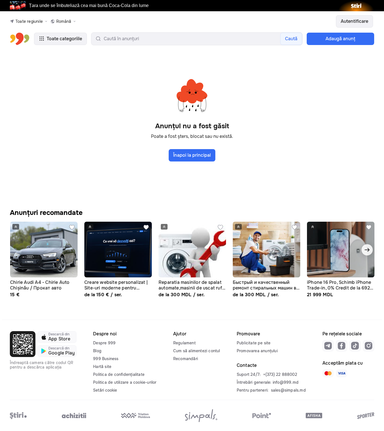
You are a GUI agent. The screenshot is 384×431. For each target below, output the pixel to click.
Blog (97, 351)
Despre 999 (104, 343)
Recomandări (185, 358)
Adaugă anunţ (340, 39)
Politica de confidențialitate (118, 374)
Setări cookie (105, 390)
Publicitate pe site (254, 343)
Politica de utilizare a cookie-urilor (124, 382)
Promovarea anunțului (257, 351)
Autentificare (354, 21)
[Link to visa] (341, 373)
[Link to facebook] (341, 345)
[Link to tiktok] (355, 345)
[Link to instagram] (368, 345)
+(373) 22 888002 (280, 374)
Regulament (184, 343)
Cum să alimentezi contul (196, 351)
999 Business (105, 358)
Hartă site (102, 366)
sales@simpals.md (288, 390)
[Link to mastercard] (328, 373)
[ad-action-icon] (71, 227)
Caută (291, 39)
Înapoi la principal (192, 155)
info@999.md (286, 382)
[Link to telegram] (328, 345)
